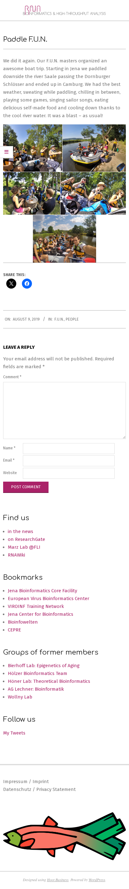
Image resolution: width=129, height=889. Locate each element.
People (72, 319)
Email (8, 460)
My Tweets (14, 733)
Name (9, 448)
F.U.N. (59, 319)
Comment (12, 377)
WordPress (97, 879)
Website (10, 473)
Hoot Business (58, 879)
